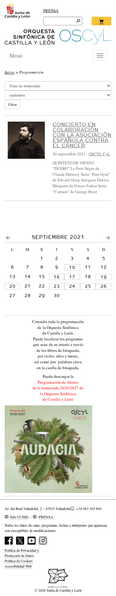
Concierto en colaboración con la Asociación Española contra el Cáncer (82, 135)
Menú (15, 55)
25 (88, 286)
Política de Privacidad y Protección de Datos (22, 553)
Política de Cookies (19, 560)
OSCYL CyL (99, 154)
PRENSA (50, 10)
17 (72, 277)
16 (57, 277)
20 (12, 286)
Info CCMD (19, 516)
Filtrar (12, 104)
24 (72, 286)
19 (104, 277)
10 (72, 267)
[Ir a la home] (58, 37)
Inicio (10, 72)
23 (57, 286)
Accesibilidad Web (18, 566)
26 (104, 286)
